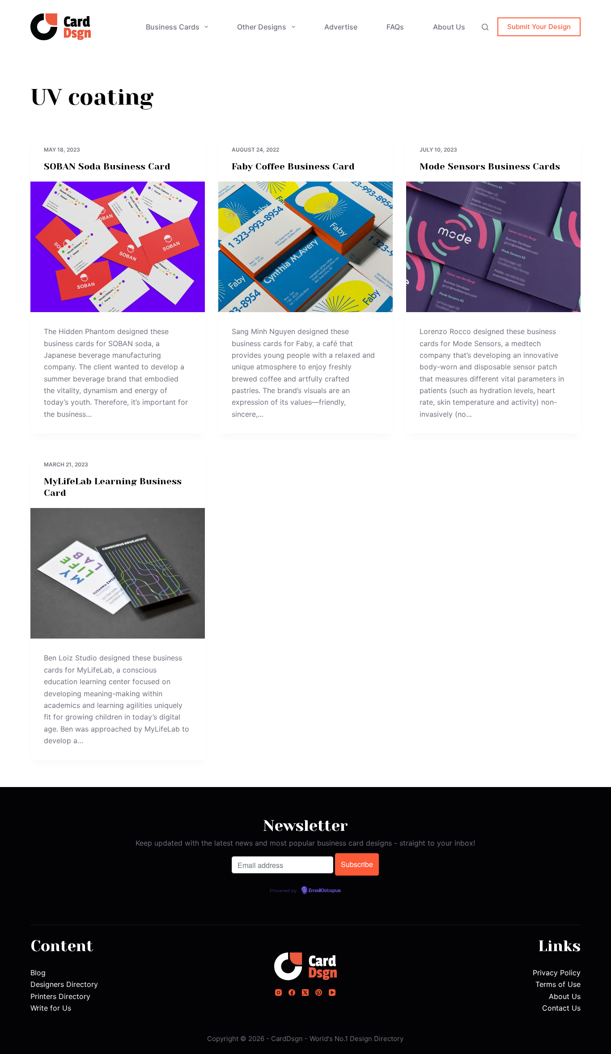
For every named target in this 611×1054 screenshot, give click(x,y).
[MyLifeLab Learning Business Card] (117, 573)
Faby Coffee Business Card (293, 166)
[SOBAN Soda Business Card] (117, 247)
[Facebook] (292, 992)
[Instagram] (278, 992)
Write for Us (50, 1007)
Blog (38, 972)
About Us (449, 26)
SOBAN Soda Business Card (107, 166)
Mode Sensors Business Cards (490, 166)
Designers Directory (64, 984)
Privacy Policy (557, 972)
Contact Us (561, 1007)
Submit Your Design (539, 26)
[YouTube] (332, 992)
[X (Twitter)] (305, 992)
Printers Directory (60, 996)
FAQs (395, 26)
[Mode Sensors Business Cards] (493, 247)
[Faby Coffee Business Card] (305, 247)
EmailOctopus (325, 891)
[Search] (485, 27)
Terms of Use (558, 984)
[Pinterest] (318, 992)
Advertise (340, 26)
